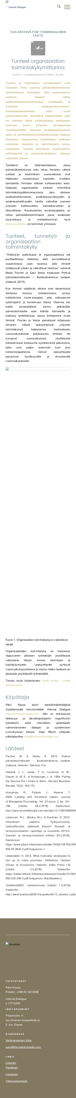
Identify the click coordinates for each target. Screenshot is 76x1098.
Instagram (12, 1074)
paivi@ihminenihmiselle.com (41, 736)
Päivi (61, 74)
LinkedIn (11, 1063)
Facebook (12, 1067)
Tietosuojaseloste (16, 1081)
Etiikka (50, 74)
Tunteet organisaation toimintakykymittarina (38, 64)
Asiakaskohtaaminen (36, 74)
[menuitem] (57, 7)
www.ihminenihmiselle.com (22, 713)
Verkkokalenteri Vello (19, 1040)
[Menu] (65, 7)
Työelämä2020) (16, 130)
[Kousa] (31, 7)
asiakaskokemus (17, 224)
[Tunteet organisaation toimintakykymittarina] (38, 48)
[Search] (57, 7)
